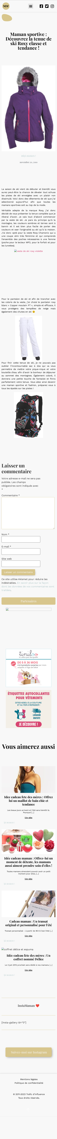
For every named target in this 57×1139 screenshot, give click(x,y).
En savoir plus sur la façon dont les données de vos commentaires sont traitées (28, 586)
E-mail (6, 546)
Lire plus (28, 817)
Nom (5, 534)
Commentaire (11, 495)
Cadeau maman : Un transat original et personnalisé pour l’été (28, 923)
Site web (7, 559)
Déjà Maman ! (28, 155)
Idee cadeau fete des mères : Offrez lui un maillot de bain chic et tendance (28, 800)
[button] (30, 6)
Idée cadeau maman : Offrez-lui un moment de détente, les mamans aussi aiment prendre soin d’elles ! (28, 862)
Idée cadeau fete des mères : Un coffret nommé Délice (28, 957)
